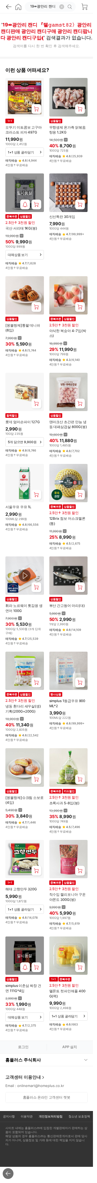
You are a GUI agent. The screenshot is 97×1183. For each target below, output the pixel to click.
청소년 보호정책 (79, 1116)
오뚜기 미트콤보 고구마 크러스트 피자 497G (23, 129)
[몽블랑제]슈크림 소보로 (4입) (24, 800)
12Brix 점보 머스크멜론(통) (67, 520)
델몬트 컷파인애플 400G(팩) (67, 993)
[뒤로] (8, 6)
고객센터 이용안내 (23, 1077)
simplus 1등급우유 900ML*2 (67, 703)
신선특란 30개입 (62, 216)
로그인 (23, 1047)
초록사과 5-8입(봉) (64, 803)
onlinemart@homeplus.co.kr (40, 1085)
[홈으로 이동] (18, 6)
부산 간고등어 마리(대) (67, 605)
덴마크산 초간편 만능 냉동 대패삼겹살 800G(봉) (68, 424)
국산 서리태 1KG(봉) (21, 228)
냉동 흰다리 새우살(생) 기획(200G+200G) (23, 708)
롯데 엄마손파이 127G (22, 422)
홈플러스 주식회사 (23, 1059)
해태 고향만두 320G (21, 889)
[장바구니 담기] (36, 109)
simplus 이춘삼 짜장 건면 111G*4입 (23, 988)
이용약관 (27, 1116)
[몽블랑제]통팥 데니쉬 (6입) (22, 327)
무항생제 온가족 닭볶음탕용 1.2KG (67, 129)
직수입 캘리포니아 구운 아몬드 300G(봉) (67, 896)
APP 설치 (69, 1047)
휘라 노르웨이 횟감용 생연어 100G (24, 608)
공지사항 (9, 1116)
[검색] (70, 7)
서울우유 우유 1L (18, 507)
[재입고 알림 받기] (25, 204)
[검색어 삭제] (61, 7)
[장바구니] (84, 6)
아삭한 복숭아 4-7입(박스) (67, 333)
